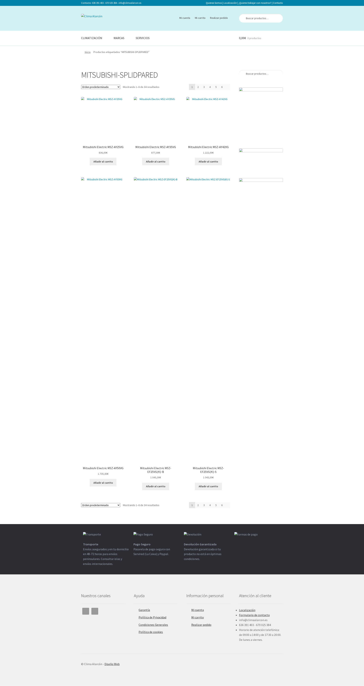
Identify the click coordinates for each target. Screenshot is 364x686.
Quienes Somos (214, 3)
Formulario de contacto (254, 615)
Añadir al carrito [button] (103, 161)
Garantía (144, 610)
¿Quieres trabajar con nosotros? (254, 3)
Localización (230, 3)
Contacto (278, 3)
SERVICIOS (143, 38)
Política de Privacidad (152, 617)
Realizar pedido (219, 18)
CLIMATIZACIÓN (91, 38)
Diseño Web (112, 664)
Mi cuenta (184, 18)
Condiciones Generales (153, 625)
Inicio (88, 52)
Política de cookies (151, 632)
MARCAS (119, 38)
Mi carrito (200, 18)
